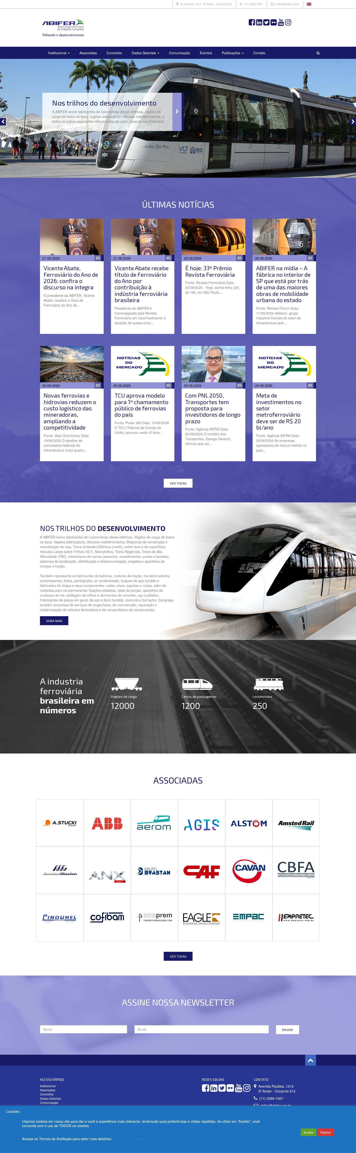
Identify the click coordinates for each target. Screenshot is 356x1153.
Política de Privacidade (130, 1138)
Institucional (57, 52)
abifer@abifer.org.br (287, 4)
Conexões (114, 52)
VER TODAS (178, 483)
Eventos (206, 52)
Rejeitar (325, 1132)
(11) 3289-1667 (253, 4)
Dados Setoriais (144, 52)
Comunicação (179, 52)
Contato (259, 52)
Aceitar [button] (308, 1132)
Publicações (231, 52)
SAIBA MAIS (54, 621)
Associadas (88, 52)
